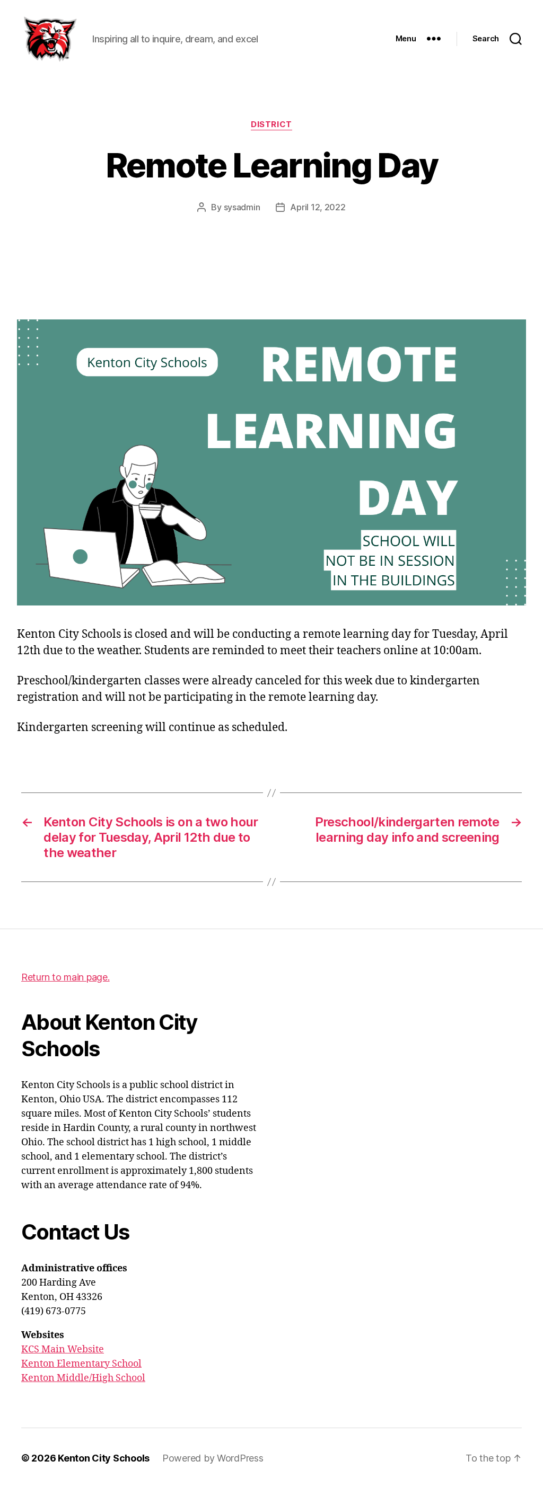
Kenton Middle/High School (83, 1378)
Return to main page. (65, 977)
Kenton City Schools (104, 1458)
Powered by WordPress (213, 1458)
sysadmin (242, 207)
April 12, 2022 (317, 207)
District (271, 124)
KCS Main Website (62, 1349)
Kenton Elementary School (81, 1364)
